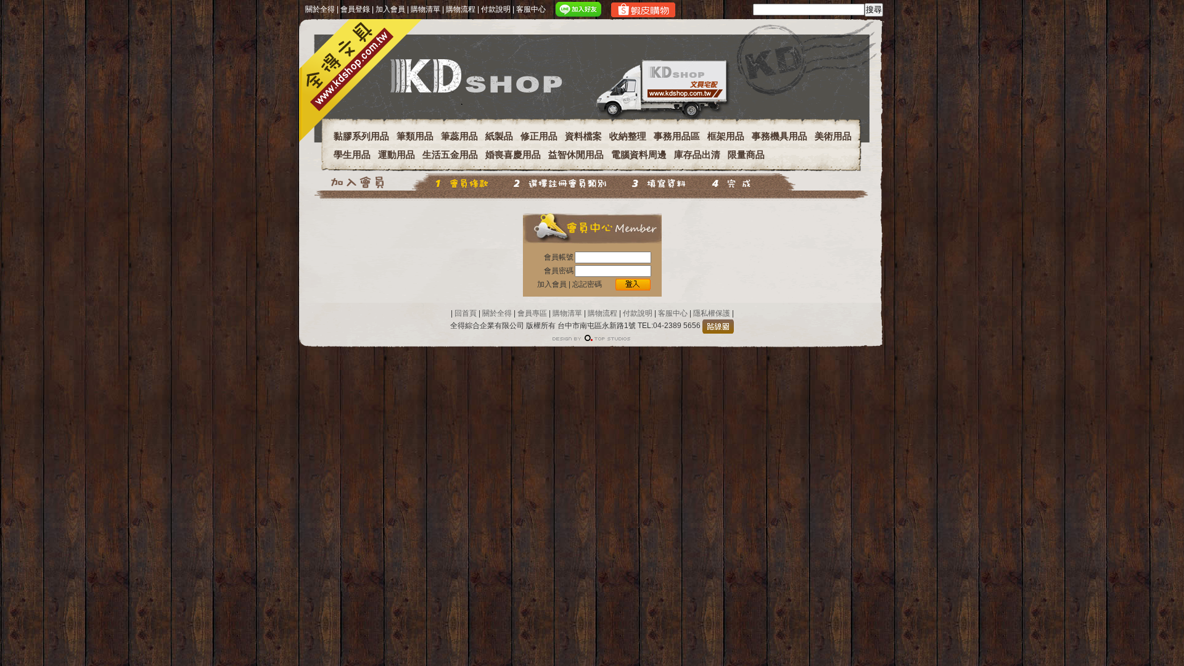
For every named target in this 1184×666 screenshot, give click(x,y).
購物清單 (425, 9)
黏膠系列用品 (361, 136)
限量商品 (746, 154)
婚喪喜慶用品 (513, 154)
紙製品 (499, 136)
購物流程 (460, 9)
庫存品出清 (697, 154)
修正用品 (538, 136)
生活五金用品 (450, 154)
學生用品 (352, 154)
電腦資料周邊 (639, 154)
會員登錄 (355, 9)
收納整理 (627, 136)
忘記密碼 (587, 284)
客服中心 (531, 9)
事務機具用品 (779, 136)
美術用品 (833, 136)
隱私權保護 (710, 313)
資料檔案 (583, 136)
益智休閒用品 (576, 154)
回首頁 (465, 313)
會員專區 (532, 313)
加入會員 (390, 9)
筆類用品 (415, 136)
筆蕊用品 (459, 136)
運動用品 (396, 154)
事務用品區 (677, 136)
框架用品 (725, 136)
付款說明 (496, 9)
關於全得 (320, 9)
